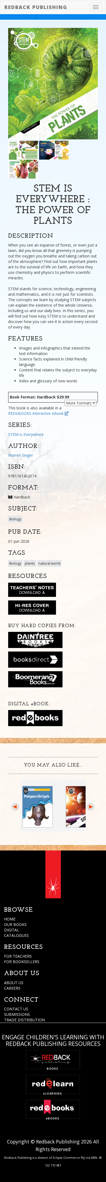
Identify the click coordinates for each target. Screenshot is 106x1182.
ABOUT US (13, 982)
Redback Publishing (35, 7)
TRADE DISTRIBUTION (24, 1019)
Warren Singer (20, 455)
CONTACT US (16, 1008)
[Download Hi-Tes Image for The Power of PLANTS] (32, 608)
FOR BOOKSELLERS (21, 961)
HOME (9, 919)
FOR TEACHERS (18, 956)
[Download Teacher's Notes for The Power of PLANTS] (32, 591)
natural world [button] (49, 563)
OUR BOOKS (15, 924)
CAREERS (12, 988)
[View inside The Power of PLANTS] (23, 149)
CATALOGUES (16, 935)
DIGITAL (11, 929)
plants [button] (30, 563)
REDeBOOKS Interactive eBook (36, 413)
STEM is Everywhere (26, 434)
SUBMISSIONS (17, 1014)
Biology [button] (15, 519)
